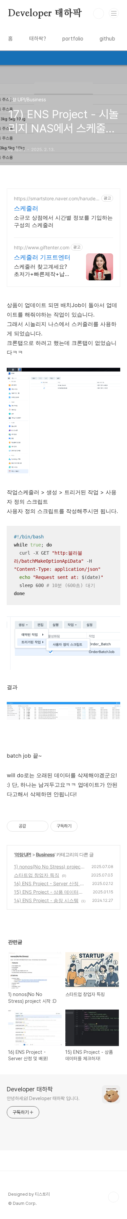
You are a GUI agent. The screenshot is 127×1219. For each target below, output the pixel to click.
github (107, 38)
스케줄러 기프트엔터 (42, 257)
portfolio (72, 38)
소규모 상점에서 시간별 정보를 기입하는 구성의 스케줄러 (63, 221)
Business (45, 854)
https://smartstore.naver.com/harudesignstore (56, 198)
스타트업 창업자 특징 (36, 875)
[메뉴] (114, 13)
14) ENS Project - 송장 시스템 (46, 900)
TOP (113, 1197)
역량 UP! (23, 854)
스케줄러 (26, 208)
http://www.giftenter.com (41, 247)
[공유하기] (32, 826)
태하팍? (37, 38)
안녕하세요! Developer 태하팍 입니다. (43, 1098)
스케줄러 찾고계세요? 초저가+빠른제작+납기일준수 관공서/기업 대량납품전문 (42, 270)
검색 (98, 13)
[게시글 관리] (41, 826)
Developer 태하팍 (45, 13)
